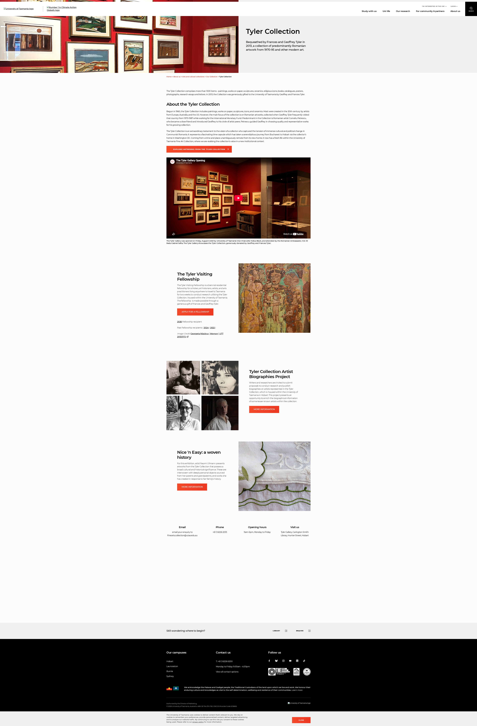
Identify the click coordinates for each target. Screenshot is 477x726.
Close (301, 720)
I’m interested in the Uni (433, 6)
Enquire (300, 631)
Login (453, 6)
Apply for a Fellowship (195, 312)
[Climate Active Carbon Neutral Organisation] (296, 672)
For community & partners (430, 11)
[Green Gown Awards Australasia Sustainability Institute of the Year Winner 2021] (307, 672)
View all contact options (227, 672)
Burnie (169, 671)
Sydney (170, 676)
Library (276, 631)
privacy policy (198, 722)
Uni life (386, 11)
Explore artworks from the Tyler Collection (199, 149)
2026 (179, 322)
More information (264, 409)
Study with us (369, 11)
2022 (212, 328)
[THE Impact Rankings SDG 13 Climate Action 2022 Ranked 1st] (279, 672)
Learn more (297, 690)
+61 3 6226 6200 (225, 661)
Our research (403, 11)
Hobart (169, 661)
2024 (206, 328)
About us (455, 11)
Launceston (172, 666)
